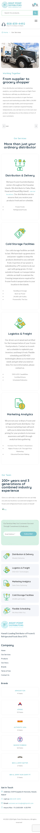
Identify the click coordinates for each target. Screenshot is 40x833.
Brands (3, 667)
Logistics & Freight (20, 333)
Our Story (4, 663)
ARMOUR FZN (20, 691)
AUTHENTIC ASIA (20, 727)
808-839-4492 (16, 23)
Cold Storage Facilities (20, 244)
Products (4, 659)
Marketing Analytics (20, 414)
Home (6, 32)
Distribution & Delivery (20, 175)
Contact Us (5, 675)
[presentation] (4, 126)
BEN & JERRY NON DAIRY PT (20, 775)
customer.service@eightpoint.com (20, 803)
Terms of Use (6, 671)
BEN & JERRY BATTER (20, 763)
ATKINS (20, 709)
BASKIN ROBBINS (20, 745)
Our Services (6, 654)
